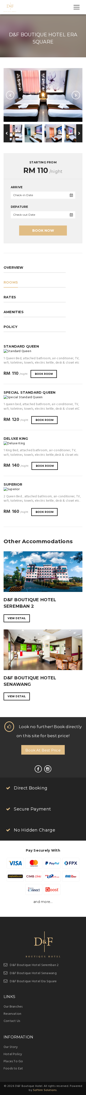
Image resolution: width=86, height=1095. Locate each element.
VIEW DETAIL (17, 618)
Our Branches (13, 1006)
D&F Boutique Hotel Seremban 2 (34, 965)
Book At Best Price (43, 750)
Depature (19, 207)
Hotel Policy (13, 1054)
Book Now (43, 230)
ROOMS (11, 282)
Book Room (44, 374)
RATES (10, 297)
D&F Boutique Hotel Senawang (33, 973)
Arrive (16, 187)
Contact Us (12, 1021)
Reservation (12, 1014)
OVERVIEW (13, 267)
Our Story (11, 1047)
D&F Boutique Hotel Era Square (33, 981)
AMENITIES (14, 312)
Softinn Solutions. (45, 1090)
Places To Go (13, 1061)
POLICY (10, 327)
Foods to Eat (13, 1068)
